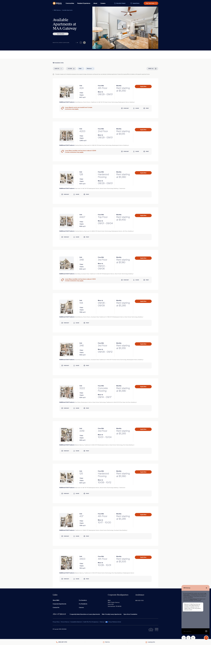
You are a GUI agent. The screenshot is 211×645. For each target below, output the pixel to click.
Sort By (57, 68)
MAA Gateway (57, 10)
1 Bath (80, 68)
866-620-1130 (139, 600)
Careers (102, 3)
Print (147, 108)
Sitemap (102, 622)
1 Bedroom (89, 68)
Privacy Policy (56, 622)
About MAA (56, 600)
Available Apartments (67, 10)
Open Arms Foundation (130, 614)
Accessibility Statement (76, 622)
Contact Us (56, 607)
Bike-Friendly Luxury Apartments (111, 614)
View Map (126, 108)
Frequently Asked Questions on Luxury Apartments (85, 614)
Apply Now (143, 86)
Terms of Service (65, 622)
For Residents (83, 604)
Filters (70, 68)
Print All (151, 68)
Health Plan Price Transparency (90, 622)
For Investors (83, 600)
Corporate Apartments (59, 604)
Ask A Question (60, 34)
